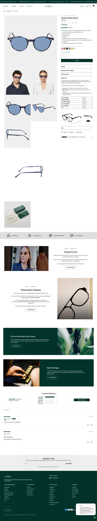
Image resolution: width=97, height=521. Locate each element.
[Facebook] (50, 478)
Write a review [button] (81, 400)
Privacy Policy (30, 493)
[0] (93, 6)
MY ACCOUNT (30, 484)
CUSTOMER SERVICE (9, 484)
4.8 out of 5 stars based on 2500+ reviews (46, 1)
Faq (5, 500)
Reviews (74, 496)
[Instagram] (52, 478)
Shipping (6, 489)
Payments (6, 491)
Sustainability (75, 489)
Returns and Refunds (8, 493)
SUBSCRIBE (68, 463)
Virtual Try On (52, 496)
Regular (65, 24)
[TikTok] (56, 478)
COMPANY (75, 484)
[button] (64, 27)
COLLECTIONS (53, 484)
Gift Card (51, 500)
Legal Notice (29, 491)
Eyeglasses (13, 6)
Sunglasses (5, 6)
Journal (73, 495)
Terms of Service (30, 489)
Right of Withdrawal (8, 495)
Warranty (6, 496)
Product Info (7, 487)
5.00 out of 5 (19, 399)
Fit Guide (51, 498)
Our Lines (21, 6)
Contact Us (6, 498)
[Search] (90, 6)
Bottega (51, 493)
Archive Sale (52, 504)
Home (4, 10)
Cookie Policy (30, 495)
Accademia (52, 491)
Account (29, 487)
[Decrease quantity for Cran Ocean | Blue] (62, 56)
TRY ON (76, 60)
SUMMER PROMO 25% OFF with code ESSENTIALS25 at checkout (19, 1)
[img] (7, 416)
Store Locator (29, 6)
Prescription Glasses (54, 502)
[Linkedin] (58, 478)
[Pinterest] (54, 478)
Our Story (74, 487)
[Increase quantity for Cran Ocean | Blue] (66, 56)
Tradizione (51, 495)
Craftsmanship (75, 491)
